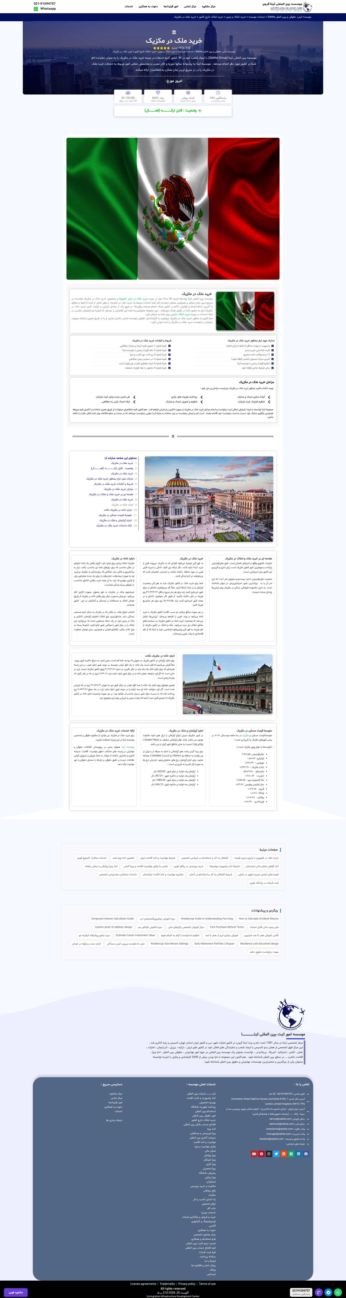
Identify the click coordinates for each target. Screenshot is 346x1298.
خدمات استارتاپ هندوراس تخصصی (118, 874)
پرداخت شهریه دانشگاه (203, 1107)
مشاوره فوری (16, 1292)
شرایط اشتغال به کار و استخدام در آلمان (210, 874)
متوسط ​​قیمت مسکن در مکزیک (115, 515)
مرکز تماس (190, 6)
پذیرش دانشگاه (207, 1173)
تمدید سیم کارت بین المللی (201, 1243)
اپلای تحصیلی (209, 1204)
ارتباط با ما (210, 1261)
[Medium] (291, 1154)
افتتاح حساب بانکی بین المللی (200, 1124)
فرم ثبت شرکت (207, 1252)
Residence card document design (259, 944)
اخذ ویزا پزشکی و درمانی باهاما (101, 866)
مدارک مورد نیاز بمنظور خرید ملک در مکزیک (109, 479)
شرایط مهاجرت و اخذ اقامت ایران (157, 858)
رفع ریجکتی (209, 1191)
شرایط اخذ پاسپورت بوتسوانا (224, 866)
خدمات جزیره (208, 1213)
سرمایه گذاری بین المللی (203, 1138)
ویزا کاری (211, 1164)
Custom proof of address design (113, 927)
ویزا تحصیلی (209, 1168)
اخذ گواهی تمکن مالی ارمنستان (262, 866)
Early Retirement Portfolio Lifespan (214, 944)
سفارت (212, 1195)
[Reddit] (284, 1154)
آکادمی (212, 1226)
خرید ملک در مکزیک (122, 463)
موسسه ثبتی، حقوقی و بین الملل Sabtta (289, 17)
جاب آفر (211, 1208)
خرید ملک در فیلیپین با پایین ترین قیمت (256, 858)
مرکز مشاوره (208, 6)
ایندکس (211, 1274)
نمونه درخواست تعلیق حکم (264, 952)
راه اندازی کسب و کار (204, 1199)
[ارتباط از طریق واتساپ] (338, 1292)
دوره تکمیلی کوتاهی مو (150, 927)
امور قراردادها (171, 6)
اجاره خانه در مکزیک (122, 505)
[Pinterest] (261, 1154)
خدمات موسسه (256, 17)
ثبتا (189, 299)
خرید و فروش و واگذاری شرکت (199, 1217)
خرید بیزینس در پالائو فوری (188, 866)
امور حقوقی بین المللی (204, 1116)
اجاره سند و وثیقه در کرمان (86, 944)
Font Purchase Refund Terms (227, 927)
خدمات (129, 6)
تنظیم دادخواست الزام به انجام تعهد (180, 935)
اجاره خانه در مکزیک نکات (118, 510)
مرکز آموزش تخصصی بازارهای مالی (186, 927)
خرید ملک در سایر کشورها (133, 299)
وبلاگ (213, 1270)
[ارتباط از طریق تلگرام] (328, 1292)
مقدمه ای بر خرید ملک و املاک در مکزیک (111, 494)
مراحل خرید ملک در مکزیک (118, 489)
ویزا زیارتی (210, 1177)
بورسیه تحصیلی (207, 1102)
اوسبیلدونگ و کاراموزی (203, 1221)
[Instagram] (269, 1154)
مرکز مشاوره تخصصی (204, 1235)
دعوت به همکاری (148, 6)
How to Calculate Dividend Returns (259, 919)
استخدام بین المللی (205, 1111)
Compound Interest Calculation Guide (112, 919)
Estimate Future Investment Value (135, 935)
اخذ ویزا (211, 1129)
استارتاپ (211, 1182)
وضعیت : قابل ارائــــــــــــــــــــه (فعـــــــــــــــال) (112, 468)
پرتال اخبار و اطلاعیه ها (203, 1265)
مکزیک (245, 735)
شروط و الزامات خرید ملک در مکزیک (113, 484)
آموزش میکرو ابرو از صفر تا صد (221, 935)
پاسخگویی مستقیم (301, 1294)
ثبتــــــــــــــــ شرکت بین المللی (201, 1094)
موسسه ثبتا (128, 747)
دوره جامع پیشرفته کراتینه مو (94, 935)
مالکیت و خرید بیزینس (203, 1186)
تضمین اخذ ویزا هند (123, 858)
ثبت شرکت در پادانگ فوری (264, 883)
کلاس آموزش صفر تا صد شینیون (261, 935)
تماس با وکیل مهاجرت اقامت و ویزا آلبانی (146, 866)
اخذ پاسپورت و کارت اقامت (201, 1098)
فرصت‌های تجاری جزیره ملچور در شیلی (258, 874)
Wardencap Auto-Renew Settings (169, 944)
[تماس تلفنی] (319, 1292)
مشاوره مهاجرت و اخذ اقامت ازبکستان (163, 874)
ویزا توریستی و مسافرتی (203, 1133)
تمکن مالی (210, 1151)
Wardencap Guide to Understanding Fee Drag (207, 919)
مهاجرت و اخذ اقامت (205, 1142)
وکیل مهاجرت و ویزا (205, 1146)
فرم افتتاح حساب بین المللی (200, 1248)
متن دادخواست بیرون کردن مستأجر (126, 944)
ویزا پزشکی (210, 1155)
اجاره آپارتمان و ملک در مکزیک (115, 520)
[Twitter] (276, 1154)
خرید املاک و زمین (236, 17)
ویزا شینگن (210, 1160)
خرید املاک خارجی (180, 314)
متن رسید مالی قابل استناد (264, 927)
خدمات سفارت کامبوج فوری (92, 858)
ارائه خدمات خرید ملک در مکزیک (114, 525)
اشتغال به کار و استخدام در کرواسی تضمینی (204, 858)
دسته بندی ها (114, 1120)
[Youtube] (254, 1154)
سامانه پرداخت (208, 1257)
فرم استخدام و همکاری (203, 1239)
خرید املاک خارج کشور (211, 17)
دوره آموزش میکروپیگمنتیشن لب (157, 919)
